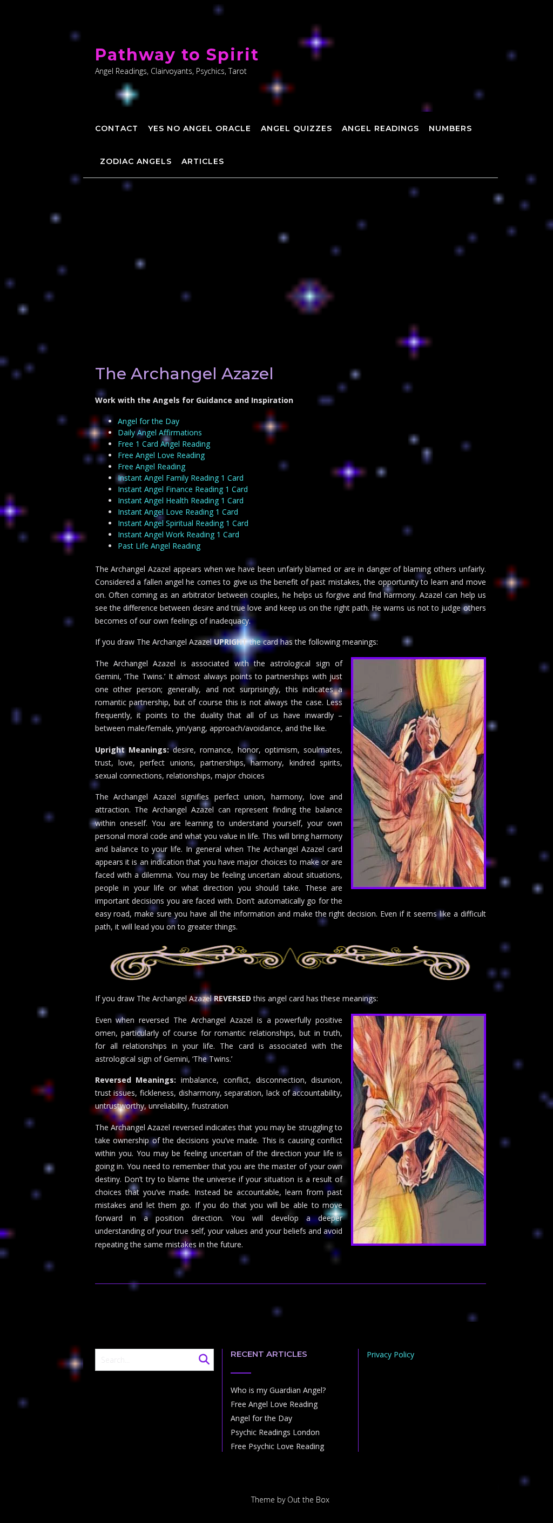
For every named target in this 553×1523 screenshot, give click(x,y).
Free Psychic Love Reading (277, 1446)
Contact (116, 128)
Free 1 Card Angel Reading (164, 444)
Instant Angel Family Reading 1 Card (181, 478)
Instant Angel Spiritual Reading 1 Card (183, 523)
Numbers (450, 128)
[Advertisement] (290, 258)
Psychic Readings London (275, 1432)
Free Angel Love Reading (161, 455)
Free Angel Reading (151, 466)
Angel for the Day (148, 421)
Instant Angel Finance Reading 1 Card (183, 489)
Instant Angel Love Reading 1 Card (178, 512)
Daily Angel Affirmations (160, 432)
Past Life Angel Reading (159, 546)
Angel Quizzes (296, 128)
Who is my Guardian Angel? (278, 1390)
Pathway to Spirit (177, 55)
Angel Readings (380, 128)
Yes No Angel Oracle (199, 128)
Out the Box (308, 1499)
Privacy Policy (390, 1354)
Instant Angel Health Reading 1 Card (181, 500)
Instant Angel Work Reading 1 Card (178, 534)
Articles (202, 161)
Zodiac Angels (136, 161)
